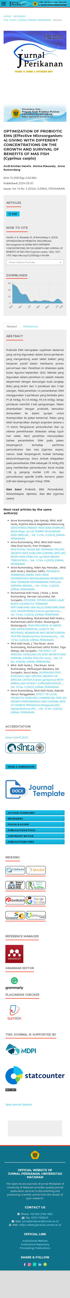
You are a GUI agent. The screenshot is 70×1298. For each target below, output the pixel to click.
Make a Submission (21, 766)
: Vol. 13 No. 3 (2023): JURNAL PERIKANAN (36, 612)
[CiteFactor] (15, 870)
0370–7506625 (39, 1217)
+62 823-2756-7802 (41, 1214)
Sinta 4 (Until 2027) (16, 737)
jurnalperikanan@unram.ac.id (40, 1221)
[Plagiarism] (14, 1012)
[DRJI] (15, 885)
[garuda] (15, 900)
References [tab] (30, 326)
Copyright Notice (21, 836)
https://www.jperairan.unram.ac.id (40, 1225)
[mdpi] (20, 1049)
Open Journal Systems (18, 1104)
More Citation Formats (22, 262)
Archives (19, 16)
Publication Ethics (21, 830)
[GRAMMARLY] (14, 983)
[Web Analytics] (35, 1075)
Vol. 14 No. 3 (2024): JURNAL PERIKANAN (27, 19)
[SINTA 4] (25, 747)
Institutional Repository (35, 1244)
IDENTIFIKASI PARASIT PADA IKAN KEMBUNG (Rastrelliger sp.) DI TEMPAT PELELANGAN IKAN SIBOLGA (38, 531)
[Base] (36, 870)
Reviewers (15, 818)
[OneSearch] (36, 915)
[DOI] (15, 915)
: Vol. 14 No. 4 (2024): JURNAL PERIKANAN (38, 638)
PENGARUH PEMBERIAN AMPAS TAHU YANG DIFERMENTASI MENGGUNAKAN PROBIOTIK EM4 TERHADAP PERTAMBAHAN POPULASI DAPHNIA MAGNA (37, 578)
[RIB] (36, 885)
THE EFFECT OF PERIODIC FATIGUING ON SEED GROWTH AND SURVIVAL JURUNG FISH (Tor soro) (38, 654)
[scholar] (36, 900)
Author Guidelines (21, 812)
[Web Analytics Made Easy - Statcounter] (10, 1089)
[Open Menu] (3, 3)
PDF (14, 213)
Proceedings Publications (35, 1248)
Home (7, 16)
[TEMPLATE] (35, 789)
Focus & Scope (18, 824)
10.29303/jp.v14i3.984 (23, 178)
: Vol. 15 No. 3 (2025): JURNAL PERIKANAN (37, 685)
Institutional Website (35, 1240)
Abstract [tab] (12, 326)
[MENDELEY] (14, 953)
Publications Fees (21, 841)
